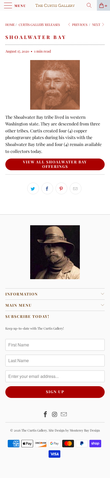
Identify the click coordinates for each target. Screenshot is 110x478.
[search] (91, 5)
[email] (75, 188)
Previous (79, 24)
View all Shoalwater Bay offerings (55, 164)
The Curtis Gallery (34, 430)
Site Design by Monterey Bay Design (74, 430)
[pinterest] (61, 188)
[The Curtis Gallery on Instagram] (55, 415)
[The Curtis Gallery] (55, 5)
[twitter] (33, 188)
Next (96, 24)
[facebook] (47, 188)
